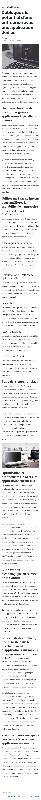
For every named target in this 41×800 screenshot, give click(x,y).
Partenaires (11, 796)
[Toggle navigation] (5, 3)
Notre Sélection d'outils (31, 796)
